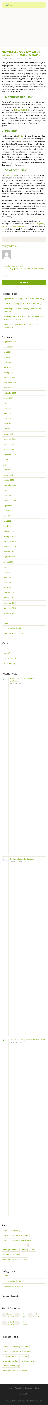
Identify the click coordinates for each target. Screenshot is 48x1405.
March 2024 (7, 367)
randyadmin (7, 58)
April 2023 (7, 418)
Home (9, 1388)
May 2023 (7, 413)
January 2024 (8, 372)
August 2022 (8, 459)
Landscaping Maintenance (13, 633)
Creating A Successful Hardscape (22, 859)
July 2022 (6, 464)
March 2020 (7, 526)
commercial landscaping (11, 1230)
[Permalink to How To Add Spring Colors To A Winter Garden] (5, 1127)
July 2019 (6, 567)
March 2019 (7, 587)
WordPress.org (9, 663)
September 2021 (9, 485)
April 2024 (7, 362)
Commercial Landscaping (12, 628)
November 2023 (9, 383)
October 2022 (8, 449)
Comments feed (9, 658)
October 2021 (8, 480)
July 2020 (6, 516)
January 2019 (8, 598)
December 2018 (9, 603)
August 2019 (8, 562)
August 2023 (8, 398)
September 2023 (9, 393)
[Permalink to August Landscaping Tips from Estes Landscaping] (5, 766)
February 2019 (8, 593)
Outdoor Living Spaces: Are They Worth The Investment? (23, 268)
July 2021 (6, 490)
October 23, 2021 (20, 58)
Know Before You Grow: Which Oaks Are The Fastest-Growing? (21, 53)
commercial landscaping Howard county (17, 1240)
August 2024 (8, 347)
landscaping (23, 1245)
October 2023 (8, 388)
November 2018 (9, 608)
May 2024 (7, 357)
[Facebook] (18, 239)
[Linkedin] (24, 239)
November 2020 (9, 500)
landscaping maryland (11, 1250)
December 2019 (9, 541)
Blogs (31, 58)
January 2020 (8, 536)
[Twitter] (21, 239)
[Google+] (26, 239)
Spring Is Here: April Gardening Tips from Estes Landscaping (21, 325)
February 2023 (8, 429)
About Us (18, 1388)
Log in (5, 648)
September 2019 (9, 557)
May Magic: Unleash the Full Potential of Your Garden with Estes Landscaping (23, 317)
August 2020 (8, 511)
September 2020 (9, 505)
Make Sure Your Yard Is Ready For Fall (17, 266)
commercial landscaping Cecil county (16, 1235)
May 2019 (7, 577)
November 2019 (9, 546)
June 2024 (7, 352)
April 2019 (7, 582)
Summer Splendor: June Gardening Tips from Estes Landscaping (22, 310)
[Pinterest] (29, 239)
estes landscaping (9, 1245)
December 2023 (9, 377)
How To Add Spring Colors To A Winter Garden (27, 1040)
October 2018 (8, 613)
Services (28, 1388)
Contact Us (24, 1394)
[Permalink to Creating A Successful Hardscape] (5, 946)
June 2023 (7, 408)
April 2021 (7, 495)
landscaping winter (28, 1250)
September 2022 (9, 454)
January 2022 (8, 475)
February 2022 (8, 470)
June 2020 (7, 521)
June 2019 (7, 572)
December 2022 (9, 439)
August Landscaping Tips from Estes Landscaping (22, 303)
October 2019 (8, 552)
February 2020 (8, 531)
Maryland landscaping (11, 1254)
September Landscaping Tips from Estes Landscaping (23, 298)
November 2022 (9, 444)
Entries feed (7, 653)
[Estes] (9, 5)
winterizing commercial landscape (15, 1259)
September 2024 (9, 342)
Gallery (38, 1388)
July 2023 (6, 403)
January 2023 (8, 434)
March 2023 (7, 424)
